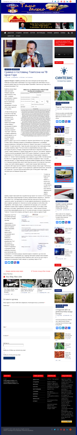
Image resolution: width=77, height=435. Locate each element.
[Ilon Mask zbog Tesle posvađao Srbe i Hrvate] (11, 280)
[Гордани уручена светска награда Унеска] (59, 127)
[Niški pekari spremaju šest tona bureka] (59, 333)
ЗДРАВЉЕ (56, 32)
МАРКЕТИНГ (11, 36)
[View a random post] (72, 32)
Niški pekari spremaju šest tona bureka (68, 335)
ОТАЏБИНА (19, 32)
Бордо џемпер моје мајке (13, 271)
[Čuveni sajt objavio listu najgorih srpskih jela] (59, 352)
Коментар (6, 305)
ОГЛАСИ (18, 36)
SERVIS (66, 201)
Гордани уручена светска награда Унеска (67, 130)
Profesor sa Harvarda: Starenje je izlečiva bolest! (68, 152)
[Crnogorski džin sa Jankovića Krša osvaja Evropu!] (64, 294)
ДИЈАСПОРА (11, 32)
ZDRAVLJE (58, 104)
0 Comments (30, 77)
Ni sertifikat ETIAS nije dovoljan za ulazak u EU (68, 240)
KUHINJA (58, 102)
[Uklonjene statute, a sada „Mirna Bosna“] (28, 280)
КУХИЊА (63, 32)
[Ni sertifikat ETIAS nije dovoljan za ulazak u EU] (59, 237)
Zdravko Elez (15, 77)
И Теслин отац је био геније (41, 271)
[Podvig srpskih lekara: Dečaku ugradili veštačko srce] (59, 138)
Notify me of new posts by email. (11, 355)
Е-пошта (6, 335)
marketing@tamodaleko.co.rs (10, 382)
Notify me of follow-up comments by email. (14, 350)
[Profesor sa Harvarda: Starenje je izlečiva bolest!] (59, 149)
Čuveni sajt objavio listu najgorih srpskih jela (68, 355)
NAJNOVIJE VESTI (15, 69)
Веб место (6, 343)
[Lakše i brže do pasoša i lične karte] (59, 227)
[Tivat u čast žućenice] (64, 91)
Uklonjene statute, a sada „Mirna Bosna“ (27, 290)
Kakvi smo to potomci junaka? (44, 290)
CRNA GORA (7, 69)
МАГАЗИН (25, 32)
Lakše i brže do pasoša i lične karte (68, 230)
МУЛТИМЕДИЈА (41, 32)
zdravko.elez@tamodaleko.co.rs (11, 383)
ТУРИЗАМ (49, 32)
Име (5, 327)
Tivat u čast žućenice (64, 107)
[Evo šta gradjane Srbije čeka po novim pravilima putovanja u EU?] (59, 249)
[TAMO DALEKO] (5, 32)
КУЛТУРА (32, 32)
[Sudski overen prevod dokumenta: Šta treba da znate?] (64, 190)
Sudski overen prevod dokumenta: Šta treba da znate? (64, 206)
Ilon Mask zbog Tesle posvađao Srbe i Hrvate (11, 290)
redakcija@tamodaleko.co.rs (10, 380)
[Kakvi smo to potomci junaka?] (45, 280)
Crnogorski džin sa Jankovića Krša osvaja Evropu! (64, 311)
